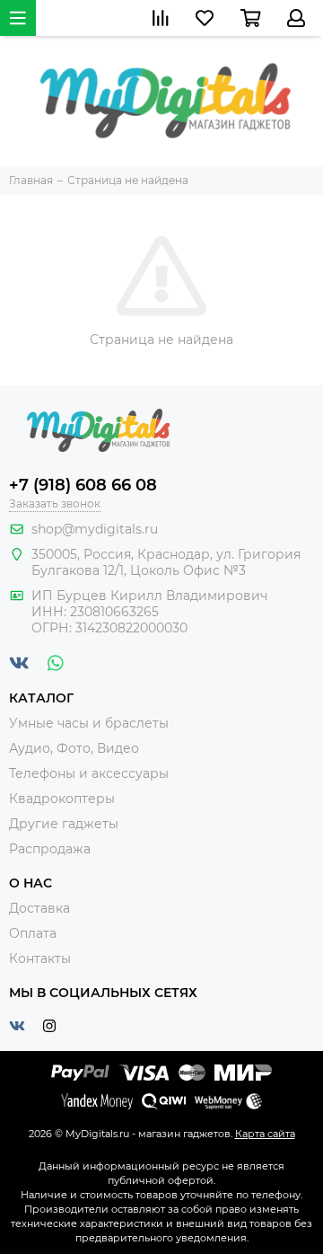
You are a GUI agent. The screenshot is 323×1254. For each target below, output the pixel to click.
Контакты (40, 958)
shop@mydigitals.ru (94, 529)
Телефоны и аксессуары (89, 773)
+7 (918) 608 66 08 (83, 485)
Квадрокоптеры (62, 798)
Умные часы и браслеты (89, 723)
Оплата (33, 933)
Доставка (39, 908)
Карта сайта (265, 1133)
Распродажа (50, 849)
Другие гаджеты (63, 824)
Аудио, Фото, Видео (74, 748)
